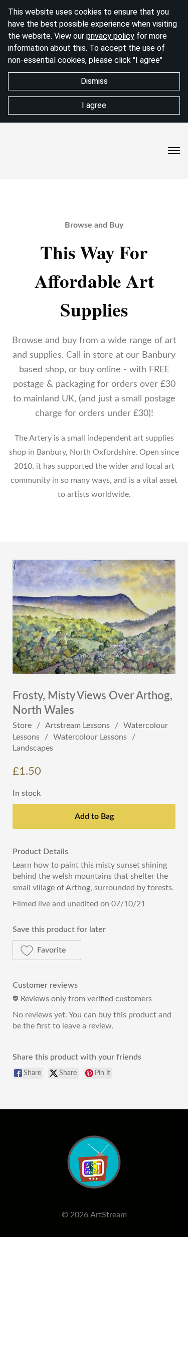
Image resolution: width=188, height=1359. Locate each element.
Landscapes (33, 748)
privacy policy (110, 36)
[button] (47, 950)
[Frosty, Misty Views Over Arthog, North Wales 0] (94, 617)
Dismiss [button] (94, 81)
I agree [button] (94, 105)
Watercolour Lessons (90, 737)
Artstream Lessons (77, 725)
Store (22, 725)
